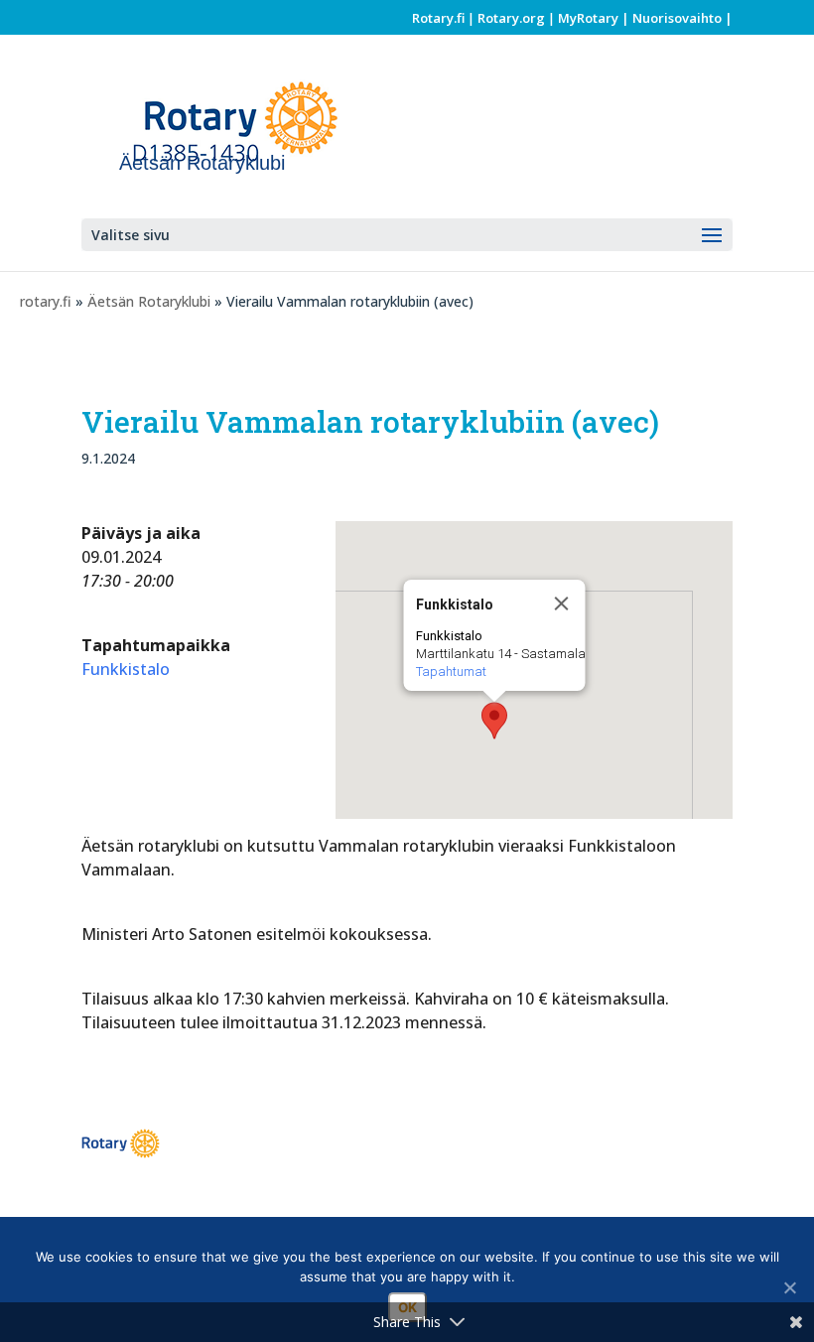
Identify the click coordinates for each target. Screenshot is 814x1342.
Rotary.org (511, 18)
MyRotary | (595, 18)
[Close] (562, 603)
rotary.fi (45, 301)
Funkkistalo (125, 669)
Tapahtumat (451, 671)
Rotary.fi (438, 18)
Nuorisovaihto (677, 18)
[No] (789, 1287)
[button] (494, 720)
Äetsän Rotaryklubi (148, 301)
